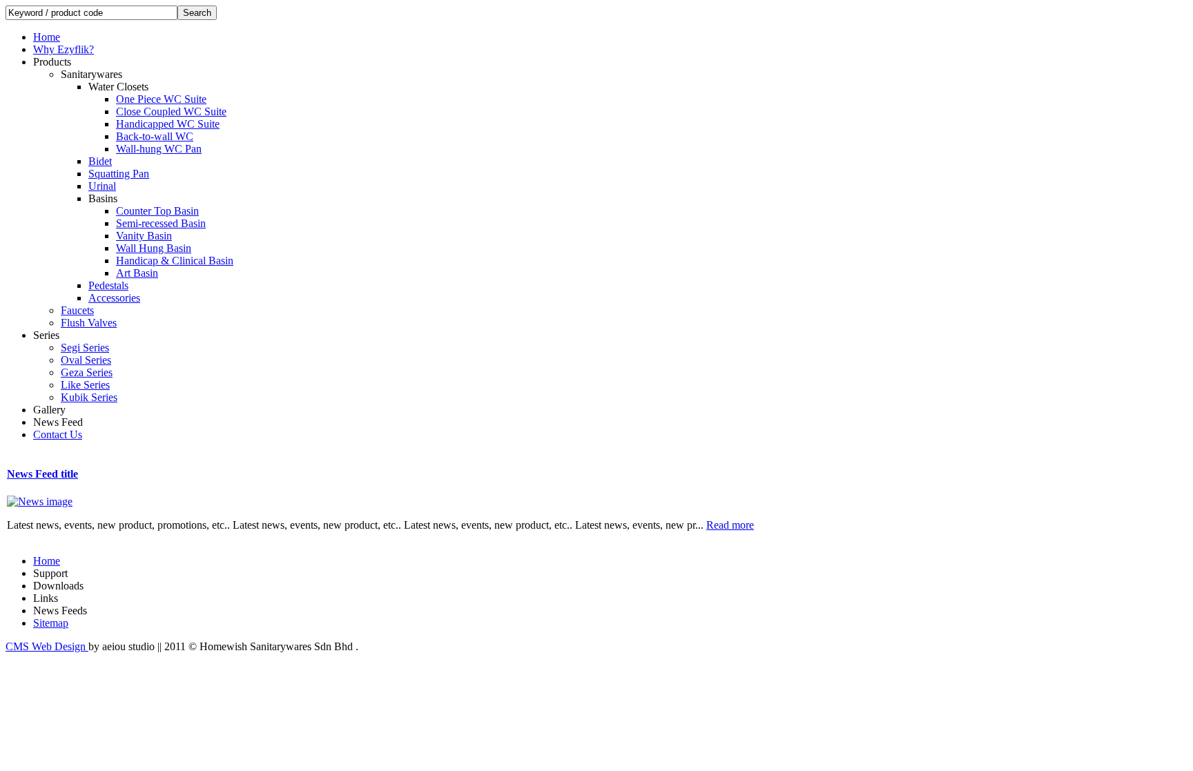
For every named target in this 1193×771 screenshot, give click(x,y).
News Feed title (42, 474)
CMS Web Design (47, 646)
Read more (730, 525)
